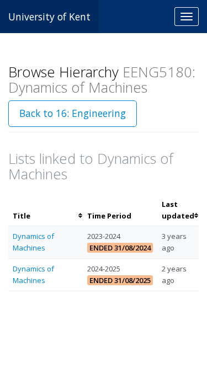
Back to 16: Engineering (72, 113)
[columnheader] (45, 210)
